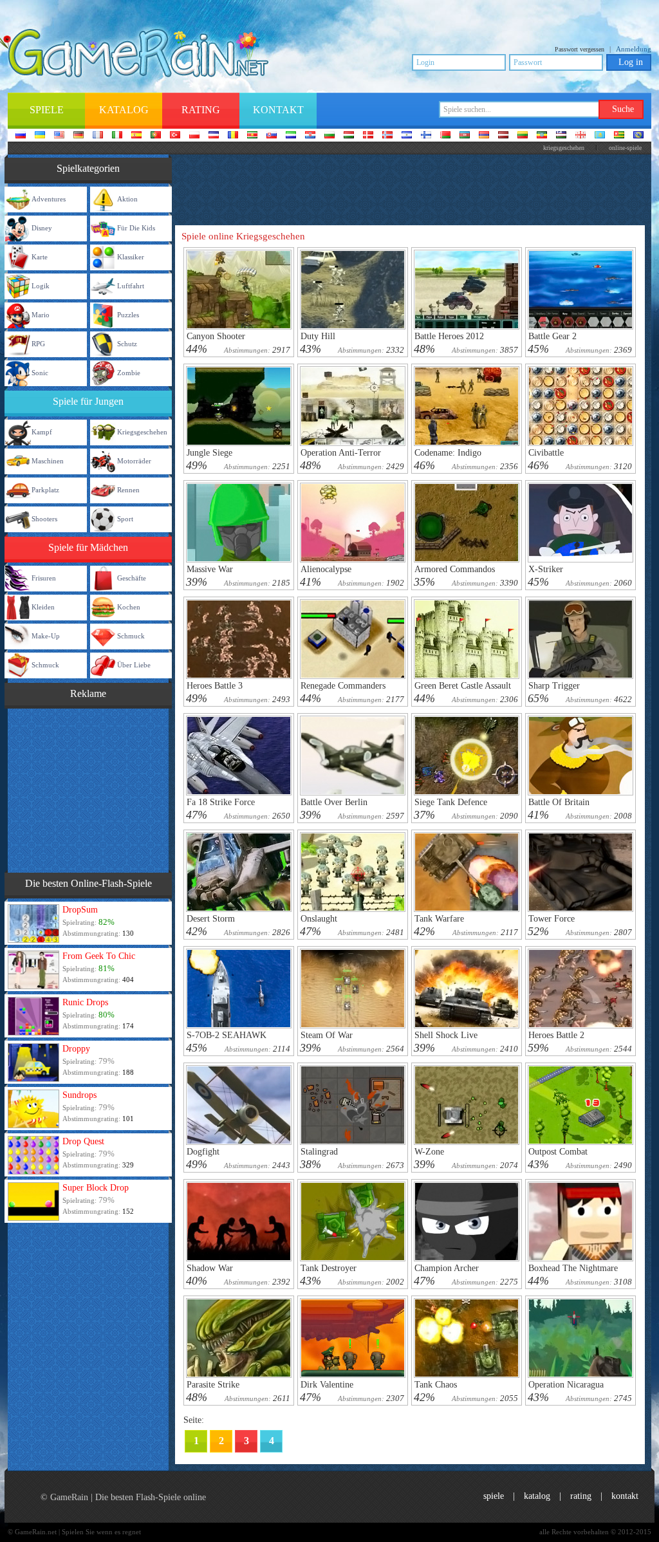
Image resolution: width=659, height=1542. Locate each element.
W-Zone (429, 1151)
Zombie (128, 372)
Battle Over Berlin (334, 802)
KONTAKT (624, 1496)
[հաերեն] (484, 136)
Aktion (127, 199)
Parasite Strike (213, 1384)
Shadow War (210, 1268)
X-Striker (545, 569)
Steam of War (327, 1035)
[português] (155, 136)
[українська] (40, 136)
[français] (97, 136)
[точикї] (619, 136)
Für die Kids (136, 228)
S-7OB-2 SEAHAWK (226, 1035)
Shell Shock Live (446, 1035)
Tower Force (551, 919)
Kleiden (43, 607)
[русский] (20, 136)
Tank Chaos (435, 1384)
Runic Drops (85, 1002)
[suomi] (426, 136)
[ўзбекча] (561, 136)
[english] (59, 136)
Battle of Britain (558, 802)
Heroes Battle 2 (556, 1035)
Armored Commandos (454, 569)
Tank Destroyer (329, 1268)
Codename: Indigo (447, 453)
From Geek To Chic (98, 956)
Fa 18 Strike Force (221, 802)
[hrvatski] (310, 136)
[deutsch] (78, 136)
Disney (42, 228)
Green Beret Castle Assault (462, 686)
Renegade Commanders (343, 686)
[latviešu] (503, 136)
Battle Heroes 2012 (449, 336)
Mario (41, 315)
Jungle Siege (209, 453)
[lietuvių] (522, 136)
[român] (233, 136)
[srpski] (252, 136)
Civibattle (546, 453)
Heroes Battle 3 (215, 686)
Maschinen (48, 461)
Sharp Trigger (554, 686)
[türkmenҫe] (638, 136)
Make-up (46, 636)
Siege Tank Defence (450, 802)
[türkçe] (175, 136)
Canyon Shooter (216, 336)
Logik (41, 286)
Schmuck (131, 636)
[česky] (213, 136)
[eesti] (542, 136)
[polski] (194, 136)
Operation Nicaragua (566, 1384)
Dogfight (203, 1151)
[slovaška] (271, 136)
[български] (329, 136)
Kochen (128, 607)
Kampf (42, 432)
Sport (125, 519)
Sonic (40, 372)
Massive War (210, 569)
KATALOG (537, 1496)
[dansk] (368, 136)
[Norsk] (387, 136)
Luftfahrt (130, 286)
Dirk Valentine (327, 1384)
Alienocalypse (326, 569)
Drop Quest (83, 1141)
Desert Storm (211, 919)
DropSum (80, 910)
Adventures (49, 199)
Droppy (76, 1049)
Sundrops (79, 1095)
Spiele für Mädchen (88, 547)
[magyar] (348, 136)
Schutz (127, 344)
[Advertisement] (88, 789)
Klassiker (130, 257)
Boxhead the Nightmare (573, 1268)
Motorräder (134, 461)
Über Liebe (134, 665)
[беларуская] (445, 136)
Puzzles (128, 315)
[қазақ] (599, 136)
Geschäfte (131, 578)
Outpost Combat (558, 1151)
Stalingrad (319, 1151)
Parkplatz (45, 490)
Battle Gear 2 (552, 336)
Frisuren (44, 578)
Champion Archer (446, 1268)
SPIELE (493, 1496)
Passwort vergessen (579, 49)
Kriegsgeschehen (142, 432)
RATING (580, 1496)
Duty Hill (318, 336)
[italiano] (117, 136)
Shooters (44, 519)
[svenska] (406, 136)
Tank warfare (439, 919)
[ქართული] (580, 136)
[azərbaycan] (464, 136)
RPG (38, 344)
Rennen (128, 490)
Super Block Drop (95, 1188)
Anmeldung (633, 49)
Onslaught (319, 919)
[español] (136, 136)
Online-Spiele (625, 147)
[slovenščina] (291, 136)
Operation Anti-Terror (341, 453)
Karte (40, 257)
